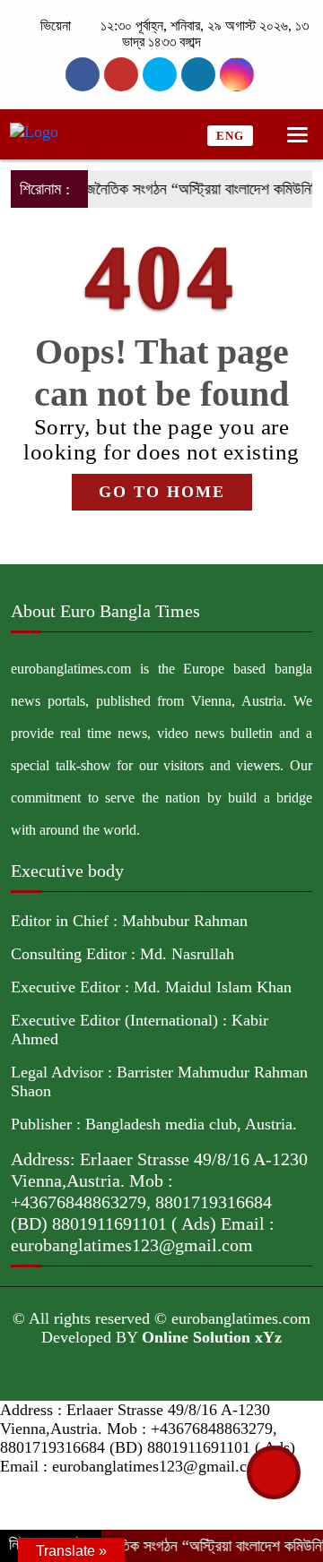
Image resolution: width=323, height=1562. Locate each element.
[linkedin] (198, 74)
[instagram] (160, 74)
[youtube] (237, 74)
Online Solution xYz (212, 1337)
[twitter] (121, 74)
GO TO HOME (162, 492)
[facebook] (82, 74)
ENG (230, 135)
